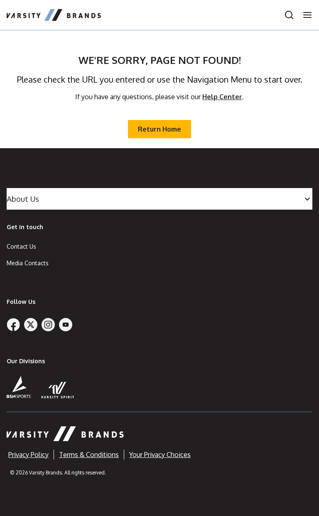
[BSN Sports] (19, 387)
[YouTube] (65, 324)
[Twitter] (30, 324)
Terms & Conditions (89, 454)
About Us (23, 198)
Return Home (159, 129)
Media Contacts (28, 263)
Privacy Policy (28, 454)
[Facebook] (13, 324)
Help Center (222, 97)
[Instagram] (48, 324)
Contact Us (21, 246)
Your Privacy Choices (160, 454)
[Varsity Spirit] (58, 390)
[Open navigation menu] (304, 15)
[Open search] (289, 15)
